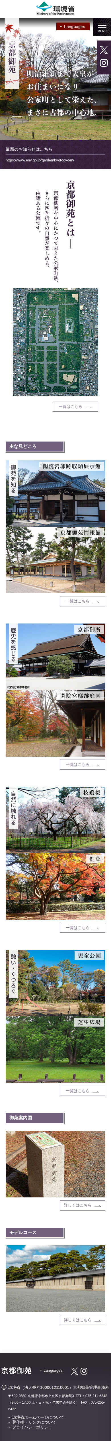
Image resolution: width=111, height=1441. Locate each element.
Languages (74, 26)
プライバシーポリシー (32, 1427)
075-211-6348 (96, 1396)
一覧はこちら (71, 406)
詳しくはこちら (78, 1205)
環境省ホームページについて (38, 1417)
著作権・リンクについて (34, 1422)
